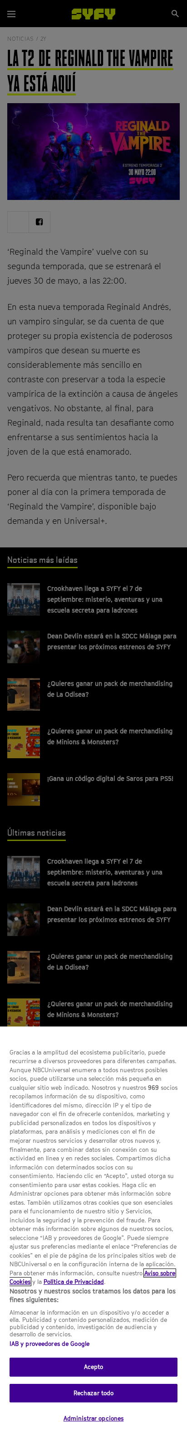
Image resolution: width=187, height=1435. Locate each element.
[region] (93, 1230)
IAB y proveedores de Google (50, 1343)
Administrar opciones (94, 1418)
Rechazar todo (94, 1393)
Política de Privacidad (74, 1281)
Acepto (93, 1366)
